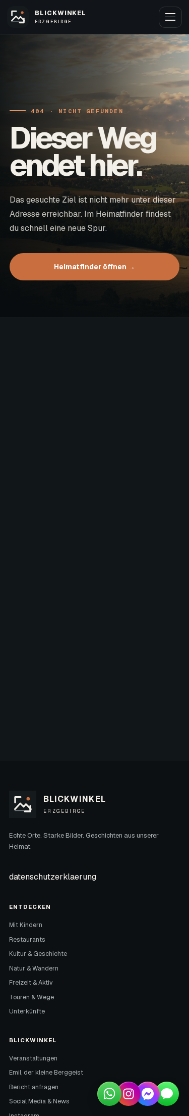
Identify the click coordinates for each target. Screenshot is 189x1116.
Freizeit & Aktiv (31, 983)
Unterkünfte (27, 1011)
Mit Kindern (25, 925)
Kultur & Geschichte (38, 954)
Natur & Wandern (33, 968)
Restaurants (27, 940)
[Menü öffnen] (170, 17)
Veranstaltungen (33, 1058)
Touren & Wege (31, 997)
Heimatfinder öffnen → (94, 266)
